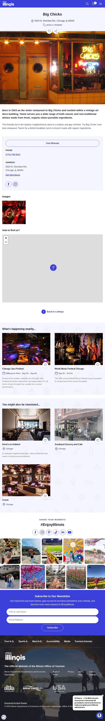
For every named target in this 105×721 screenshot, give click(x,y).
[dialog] (3, 717)
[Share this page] (56, 31)
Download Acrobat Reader (15, 703)
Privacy (71, 672)
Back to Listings (55, 311)
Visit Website (52, 143)
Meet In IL (37, 641)
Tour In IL (9, 641)
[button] (53, 267)
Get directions (13, 175)
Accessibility (53, 641)
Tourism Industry (83, 641)
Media (67, 641)
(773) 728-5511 (13, 155)
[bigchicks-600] (14, 212)
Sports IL (23, 641)
